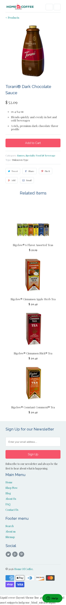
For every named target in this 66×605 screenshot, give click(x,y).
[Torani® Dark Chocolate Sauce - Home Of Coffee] (33, 51)
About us (11, 531)
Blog (8, 493)
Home (9, 482)
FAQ (8, 504)
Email (29, 180)
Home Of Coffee (23, 569)
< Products (12, 17)
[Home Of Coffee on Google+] (15, 554)
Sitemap (10, 537)
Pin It (47, 171)
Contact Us (12, 510)
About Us (11, 499)
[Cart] (57, 7)
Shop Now (12, 488)
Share (31, 171)
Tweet (14, 171)
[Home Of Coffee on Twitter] (9, 554)
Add (13, 180)
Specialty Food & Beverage (40, 155)
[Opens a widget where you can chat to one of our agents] (52, 598)
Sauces (21, 155)
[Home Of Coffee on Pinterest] (22, 554)
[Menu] (49, 7)
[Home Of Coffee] (20, 7)
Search (10, 526)
